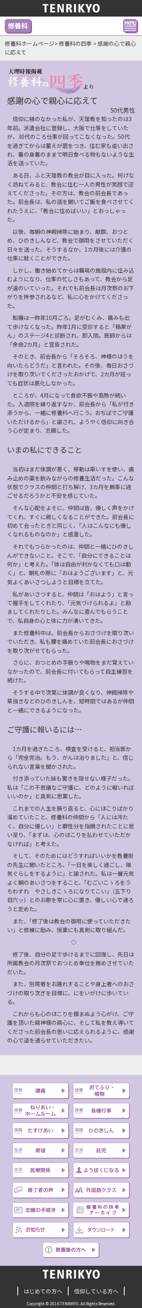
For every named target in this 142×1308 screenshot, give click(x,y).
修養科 (18, 25)
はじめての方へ (43, 1291)
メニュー (130, 25)
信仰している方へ (96, 1291)
